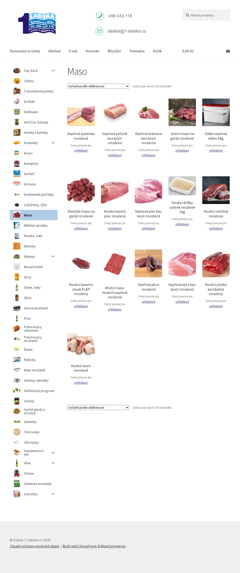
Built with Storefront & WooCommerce (94, 546)
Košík (157, 51)
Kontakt (92, 51)
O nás (73, 51)
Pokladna (137, 51)
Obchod (54, 51)
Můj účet (114, 51)
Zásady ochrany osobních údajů (34, 546)
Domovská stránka (25, 51)
